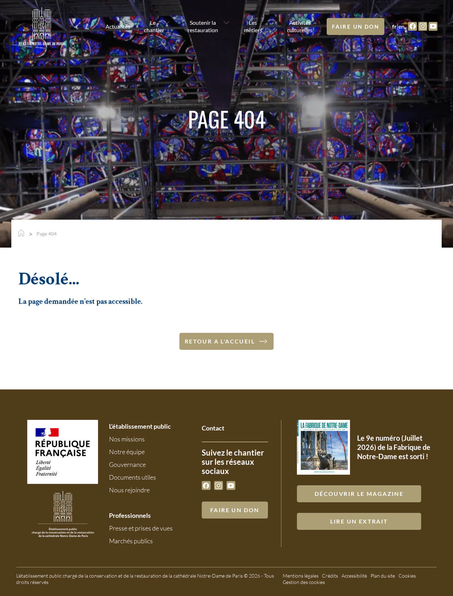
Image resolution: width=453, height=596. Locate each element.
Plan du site (383, 576)
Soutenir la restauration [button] (203, 26)
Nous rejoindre (129, 490)
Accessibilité (354, 576)
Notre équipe (127, 452)
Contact (213, 428)
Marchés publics (131, 541)
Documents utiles (132, 477)
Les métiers (253, 26)
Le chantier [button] (152, 26)
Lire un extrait (359, 521)
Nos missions (127, 439)
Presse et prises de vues (141, 528)
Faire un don (355, 26)
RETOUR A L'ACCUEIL (220, 341)
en (401, 26)
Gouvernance (127, 464)
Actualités (113, 26)
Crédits (330, 576)
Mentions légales (301, 576)
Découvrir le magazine (359, 493)
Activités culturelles (299, 26)
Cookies (407, 576)
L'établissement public (140, 426)
